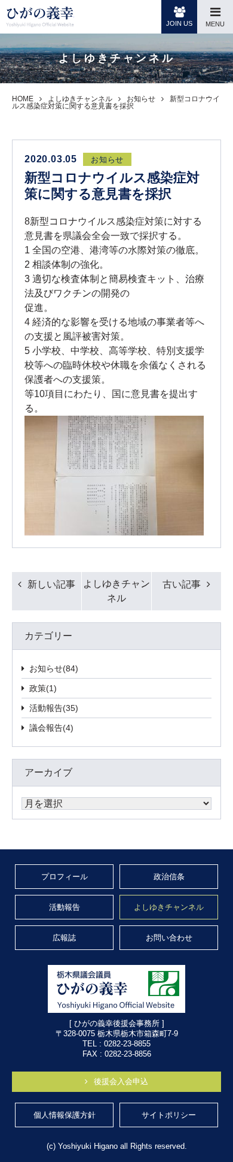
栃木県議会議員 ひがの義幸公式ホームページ (40, 17)
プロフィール (64, 876)
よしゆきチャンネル (116, 591)
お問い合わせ (169, 937)
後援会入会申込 (121, 1081)
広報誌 (64, 937)
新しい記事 (51, 584)
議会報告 (51, 728)
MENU (215, 24)
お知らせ (53, 668)
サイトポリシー (169, 1114)
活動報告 (53, 708)
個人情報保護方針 (64, 1114)
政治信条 (169, 876)
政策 (43, 688)
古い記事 (182, 584)
